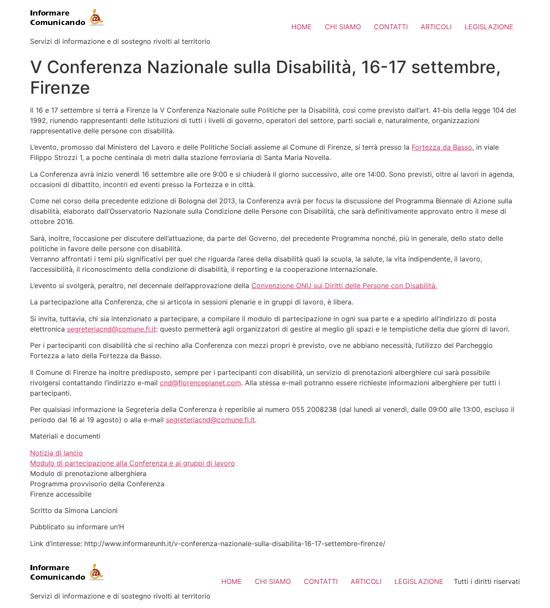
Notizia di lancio (56, 452)
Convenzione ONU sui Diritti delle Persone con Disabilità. (344, 285)
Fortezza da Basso (442, 147)
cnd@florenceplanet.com (200, 382)
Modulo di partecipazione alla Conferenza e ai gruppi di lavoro (132, 463)
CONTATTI (391, 26)
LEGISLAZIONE (488, 26)
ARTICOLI (436, 26)
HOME (301, 26)
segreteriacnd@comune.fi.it (111, 329)
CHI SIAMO (343, 26)
